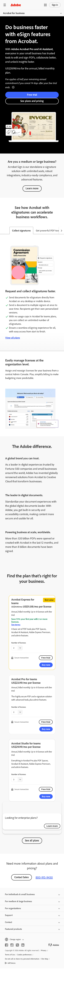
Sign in (55, 5)
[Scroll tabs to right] (61, 230)
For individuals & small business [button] (20, 894)
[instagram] (12, 945)
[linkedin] (22, 945)
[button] (45, 4)
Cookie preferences (24, 955)
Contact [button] (8, 922)
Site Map (44, 959)
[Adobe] (15, 5)
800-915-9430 (44, 877)
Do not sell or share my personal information (22, 959)
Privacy (43, 950)
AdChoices (12, 963)
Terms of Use (10, 955)
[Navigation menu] (4, 5)
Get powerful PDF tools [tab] (48, 230)
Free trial (32, 94)
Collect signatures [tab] (21, 230)
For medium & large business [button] (18, 901)
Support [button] (9, 915)
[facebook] (6, 945)
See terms (15, 624)
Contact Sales (21, 877)
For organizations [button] (13, 908)
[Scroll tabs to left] (2, 230)
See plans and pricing (32, 100)
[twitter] (17, 945)
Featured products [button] (13, 929)
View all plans (12, 337)
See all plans (32, 840)
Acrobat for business (14, 13)
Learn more (32, 188)
